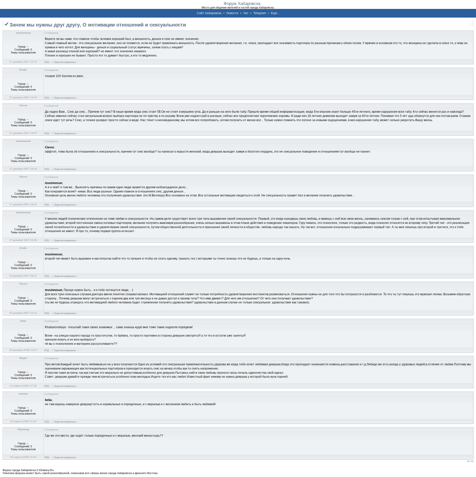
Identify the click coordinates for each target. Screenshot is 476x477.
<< (468, 461)
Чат (245, 13)
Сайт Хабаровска (209, 13)
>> (472, 461)
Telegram (259, 13)
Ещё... (275, 13)
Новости (232, 13)
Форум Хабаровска (242, 3)
